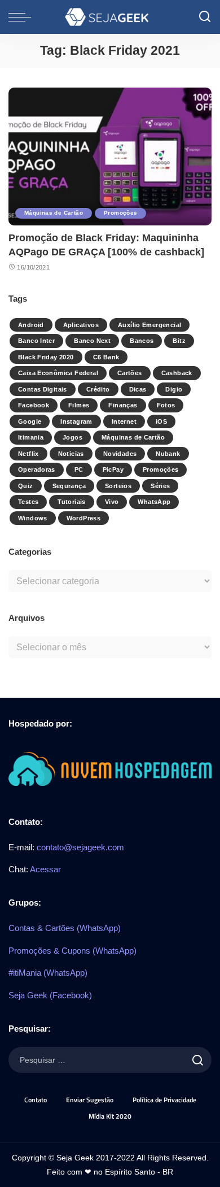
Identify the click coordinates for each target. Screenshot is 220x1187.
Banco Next (92, 340)
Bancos (141, 340)
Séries (160, 485)
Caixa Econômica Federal (58, 372)
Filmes (78, 405)
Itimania (30, 437)
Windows (32, 518)
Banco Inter (36, 340)
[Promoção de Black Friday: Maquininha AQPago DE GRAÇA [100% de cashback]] (110, 156)
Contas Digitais (42, 389)
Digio (173, 389)
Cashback (176, 372)
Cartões (129, 372)
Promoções (120, 213)
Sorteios (118, 485)
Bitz (179, 340)
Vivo (112, 501)
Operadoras (36, 469)
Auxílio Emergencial (149, 324)
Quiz (25, 485)
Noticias (71, 453)
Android (31, 324)
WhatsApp (154, 501)
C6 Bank (106, 357)
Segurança (69, 485)
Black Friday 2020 (46, 357)
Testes (28, 501)
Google (29, 421)
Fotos (166, 405)
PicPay (113, 469)
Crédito (98, 389)
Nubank (168, 453)
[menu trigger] (22, 17)
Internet (124, 421)
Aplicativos (81, 324)
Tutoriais (71, 501)
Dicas (138, 389)
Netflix (28, 453)
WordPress (83, 518)
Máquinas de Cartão (53, 213)
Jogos (72, 437)
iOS (161, 421)
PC (78, 469)
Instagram (76, 421)
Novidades (120, 453)
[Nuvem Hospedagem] (110, 768)
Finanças (122, 405)
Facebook (33, 405)
